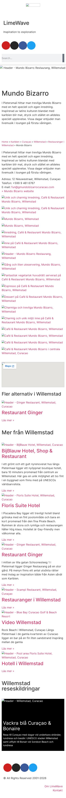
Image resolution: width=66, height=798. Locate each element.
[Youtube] (6, 45)
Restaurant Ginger (22, 412)
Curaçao (26, 141)
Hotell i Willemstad (22, 663)
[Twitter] (31, 45)
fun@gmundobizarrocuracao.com (32, 187)
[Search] (63, 58)
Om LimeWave (54, 786)
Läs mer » (8, 420)
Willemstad (40, 141)
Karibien (15, 141)
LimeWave (16, 23)
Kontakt (58, 790)
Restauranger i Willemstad (31, 600)
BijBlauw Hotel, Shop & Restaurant (27, 453)
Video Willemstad (21, 622)
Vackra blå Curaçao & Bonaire (27, 726)
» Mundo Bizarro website (18, 191)
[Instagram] (14, 45)
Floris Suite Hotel (21, 505)
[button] (33, 65)
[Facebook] (23, 45)
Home (5, 141)
